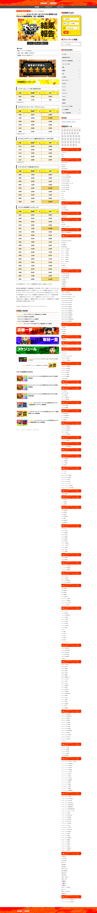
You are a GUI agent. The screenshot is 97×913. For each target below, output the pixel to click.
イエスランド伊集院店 (65, 366)
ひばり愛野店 (64, 590)
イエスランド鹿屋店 (65, 376)
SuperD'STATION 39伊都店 (66, 294)
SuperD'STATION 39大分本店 (66, 300)
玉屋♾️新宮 (63, 883)
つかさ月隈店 (64, 512)
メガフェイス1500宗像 (65, 738)
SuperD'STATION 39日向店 (66, 308)
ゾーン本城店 (63, 502)
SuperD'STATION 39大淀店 (66, 302)
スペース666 (63, 473)
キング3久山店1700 (65, 417)
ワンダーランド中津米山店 (66, 815)
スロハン (64, 90)
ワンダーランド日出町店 (66, 831)
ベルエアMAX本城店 (65, 654)
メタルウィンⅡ (64, 740)
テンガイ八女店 (64, 549)
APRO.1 (62, 154)
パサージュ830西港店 (65, 580)
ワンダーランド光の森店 (66, 819)
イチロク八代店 (64, 378)
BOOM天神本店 (64, 168)
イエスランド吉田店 (65, 372)
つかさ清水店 (64, 514)
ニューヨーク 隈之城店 (65, 569)
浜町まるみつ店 (64, 868)
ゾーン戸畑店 (63, 499)
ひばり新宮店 (64, 592)
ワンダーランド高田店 (65, 850)
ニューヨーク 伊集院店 (65, 567)
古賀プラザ (63, 862)
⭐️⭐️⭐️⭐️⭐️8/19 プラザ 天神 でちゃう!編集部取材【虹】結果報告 (32, 314)
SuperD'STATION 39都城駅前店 (67, 319)
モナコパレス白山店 (65, 751)
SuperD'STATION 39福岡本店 (66, 310)
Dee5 (62, 197)
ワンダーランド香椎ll (65, 846)
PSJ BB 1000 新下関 (65, 275)
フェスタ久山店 (64, 627)
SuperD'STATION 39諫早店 (66, 317)
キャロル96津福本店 (65, 415)
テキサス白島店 (64, 539)
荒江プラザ (63, 889)
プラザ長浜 (63, 639)
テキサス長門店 (64, 541)
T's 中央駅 (63, 327)
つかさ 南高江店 (64, 510)
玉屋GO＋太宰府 (64, 877)
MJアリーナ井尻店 (64, 251)
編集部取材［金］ (27, 11)
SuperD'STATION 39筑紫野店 (66, 314)
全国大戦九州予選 (66, 57)
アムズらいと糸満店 (65, 358)
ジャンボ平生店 (64, 462)
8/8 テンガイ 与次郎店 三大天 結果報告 (26, 316)
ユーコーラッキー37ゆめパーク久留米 (68, 761)
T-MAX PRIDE (63, 329)
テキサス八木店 (64, 530)
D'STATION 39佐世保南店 (66, 177)
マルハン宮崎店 (64, 695)
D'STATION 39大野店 (65, 181)
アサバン (64, 96)
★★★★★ (20, 11)
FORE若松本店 (64, 216)
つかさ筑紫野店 (64, 516)
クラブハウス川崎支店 (65, 428)
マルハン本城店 (64, 701)
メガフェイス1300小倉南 (66, 734)
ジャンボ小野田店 (64, 458)
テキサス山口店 (64, 534)
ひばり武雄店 (64, 594)
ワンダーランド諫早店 (65, 841)
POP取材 (64, 77)
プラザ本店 (63, 635)
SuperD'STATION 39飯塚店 (66, 321)
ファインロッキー (64, 611)
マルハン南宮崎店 (64, 691)
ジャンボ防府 (63, 465)
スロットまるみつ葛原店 (66, 477)
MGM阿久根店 (64, 246)
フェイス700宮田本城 (65, 615)
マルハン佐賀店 (64, 687)
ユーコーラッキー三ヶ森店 (66, 771)
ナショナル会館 (64, 557)
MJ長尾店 (63, 265)
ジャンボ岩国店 (64, 460)
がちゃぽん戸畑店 (64, 405)
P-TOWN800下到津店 (65, 273)
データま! (64, 54)
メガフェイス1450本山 (65, 736)
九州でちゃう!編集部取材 (67, 60)
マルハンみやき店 (64, 679)
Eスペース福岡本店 (65, 210)
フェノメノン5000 (66, 64)
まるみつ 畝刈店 (64, 670)
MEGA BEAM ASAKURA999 (66, 240)
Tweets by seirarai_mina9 (68, 121)
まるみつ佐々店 (64, 666)
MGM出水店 (63, 242)
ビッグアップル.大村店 (65, 602)
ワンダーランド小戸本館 (66, 827)
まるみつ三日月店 (64, 664)
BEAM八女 (63, 164)
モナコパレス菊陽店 (65, 753)
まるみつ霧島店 (64, 674)
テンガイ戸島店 (64, 551)
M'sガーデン (63, 238)
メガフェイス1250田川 (65, 732)
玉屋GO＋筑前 (64, 879)
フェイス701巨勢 (64, 617)
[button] (44, 43)
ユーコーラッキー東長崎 (66, 784)
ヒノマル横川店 (64, 596)
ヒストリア (64, 93)
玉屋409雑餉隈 (64, 870)
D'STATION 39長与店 (65, 187)
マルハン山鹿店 (64, 699)
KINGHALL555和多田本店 (66, 232)
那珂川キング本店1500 (65, 891)
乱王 (63, 73)
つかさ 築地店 (64, 520)
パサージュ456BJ (64, 576)
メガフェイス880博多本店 (66, 716)
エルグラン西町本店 (65, 399)
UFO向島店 (63, 339)
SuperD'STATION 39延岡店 (66, 306)
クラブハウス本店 (64, 432)
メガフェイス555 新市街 (66, 714)
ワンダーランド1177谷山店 (66, 800)
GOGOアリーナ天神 (65, 226)
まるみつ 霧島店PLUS (65, 677)
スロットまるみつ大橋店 (66, 475)
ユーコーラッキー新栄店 (66, 782)
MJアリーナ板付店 (64, 257)
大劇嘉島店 (63, 864)
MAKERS (64, 83)
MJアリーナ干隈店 (64, 253)
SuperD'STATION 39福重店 (66, 312)
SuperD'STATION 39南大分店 (66, 298)
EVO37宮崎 (63, 207)
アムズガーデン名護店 (65, 360)
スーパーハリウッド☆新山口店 (67, 487)
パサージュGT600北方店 (66, 582)
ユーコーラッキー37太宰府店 (67, 763)
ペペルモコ (63, 658)
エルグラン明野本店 (65, 397)
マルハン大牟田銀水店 (65, 693)
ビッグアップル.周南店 (65, 600)
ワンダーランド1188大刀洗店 (67, 802)
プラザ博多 (63, 631)
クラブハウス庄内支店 (65, 430)
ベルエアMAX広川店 (65, 652)
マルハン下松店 (64, 681)
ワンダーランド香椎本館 (66, 848)
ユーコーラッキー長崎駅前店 (67, 790)
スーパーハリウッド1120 (66, 483)
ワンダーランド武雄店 (65, 835)
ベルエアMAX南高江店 (65, 650)
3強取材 (64, 99)
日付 (64, 28)
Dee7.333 (63, 199)
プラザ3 (62, 629)
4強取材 (64, 103)
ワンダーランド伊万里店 (66, 817)
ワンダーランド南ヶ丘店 (66, 821)
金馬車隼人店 (64, 893)
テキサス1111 (64, 528)
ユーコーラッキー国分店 (66, 773)
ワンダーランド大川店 (65, 825)
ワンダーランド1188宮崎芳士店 (38, 11)
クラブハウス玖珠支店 (65, 434)
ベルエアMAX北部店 (65, 648)
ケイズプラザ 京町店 (65, 440)
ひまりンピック (65, 80)
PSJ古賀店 (63, 280)
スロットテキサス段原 (65, 479)
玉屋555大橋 (63, 872)
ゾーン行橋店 (63, 504)
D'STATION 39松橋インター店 (67, 183)
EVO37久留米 (63, 205)
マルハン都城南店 (64, 708)
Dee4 (62, 195)
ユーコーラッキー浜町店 (66, 786)
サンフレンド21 (64, 452)
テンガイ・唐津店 (64, 543)
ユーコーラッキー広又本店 (66, 778)
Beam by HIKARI (64, 162)
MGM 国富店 (63, 244)
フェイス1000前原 (64, 625)
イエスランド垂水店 (65, 374)
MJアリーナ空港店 (64, 259)
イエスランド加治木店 (65, 370)
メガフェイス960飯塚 (65, 720)
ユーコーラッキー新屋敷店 (66, 780)
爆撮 (63, 67)
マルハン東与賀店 (64, 703)
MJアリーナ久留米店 (65, 249)
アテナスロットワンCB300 (66, 356)
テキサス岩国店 (64, 537)
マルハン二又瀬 (64, 683)
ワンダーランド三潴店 (65, 813)
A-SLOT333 (63, 152)
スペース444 (63, 471)
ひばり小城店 (64, 588)
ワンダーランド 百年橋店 (66, 837)
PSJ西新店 (63, 284)
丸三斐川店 (63, 856)
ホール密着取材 (65, 109)
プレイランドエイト (65, 642)
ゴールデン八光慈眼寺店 (66, 446)
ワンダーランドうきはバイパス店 (67, 811)
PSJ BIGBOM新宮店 (65, 277)
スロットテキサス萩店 (65, 481)
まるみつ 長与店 (64, 672)
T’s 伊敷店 (63, 333)
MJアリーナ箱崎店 (64, 261)
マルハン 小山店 (64, 697)
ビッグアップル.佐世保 (65, 598)
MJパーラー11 (64, 263)
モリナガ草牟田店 (64, 755)
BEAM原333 (63, 166)
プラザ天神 (63, 633)
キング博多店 (64, 419)
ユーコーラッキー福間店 (66, 788)
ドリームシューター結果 (67, 106)
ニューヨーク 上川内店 (65, 565)
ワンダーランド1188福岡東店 (67, 806)
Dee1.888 (63, 191)
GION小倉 (63, 224)
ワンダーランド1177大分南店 (67, 798)
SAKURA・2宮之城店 (65, 292)
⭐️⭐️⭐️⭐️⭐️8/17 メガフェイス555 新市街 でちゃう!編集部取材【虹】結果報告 (35, 323)
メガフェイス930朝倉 (65, 718)
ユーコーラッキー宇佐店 (66, 775)
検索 (66, 32)
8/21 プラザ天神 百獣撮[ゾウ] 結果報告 (26, 321)
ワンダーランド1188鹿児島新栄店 (67, 808)
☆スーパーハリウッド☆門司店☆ (67, 901)
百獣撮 (63, 70)
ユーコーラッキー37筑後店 (66, 767)
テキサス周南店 (64, 532)
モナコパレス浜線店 (65, 749)
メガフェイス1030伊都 (65, 724)
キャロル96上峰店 (64, 413)
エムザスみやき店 (64, 393)
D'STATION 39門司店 (65, 189)
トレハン (64, 86)
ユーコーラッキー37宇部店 (66, 765)
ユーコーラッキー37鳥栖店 (66, 769)
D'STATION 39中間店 (65, 174)
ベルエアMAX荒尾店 (65, 656)
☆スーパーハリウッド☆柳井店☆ (67, 899)
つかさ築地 (63, 518)
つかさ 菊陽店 (64, 522)
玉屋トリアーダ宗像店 (65, 887)
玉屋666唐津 (63, 874)
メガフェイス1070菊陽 (65, 726)
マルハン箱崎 (64, 705)
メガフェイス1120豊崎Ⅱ (66, 728)
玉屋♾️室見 (63, 881)
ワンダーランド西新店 (65, 839)
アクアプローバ (64, 354)
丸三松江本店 (64, 858)
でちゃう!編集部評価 (66, 112)
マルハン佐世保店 (64, 685)
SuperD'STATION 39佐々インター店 (68, 296)
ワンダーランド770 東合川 (66, 796)
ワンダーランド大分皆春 (66, 823)
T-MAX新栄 (63, 331)
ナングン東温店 (64, 559)
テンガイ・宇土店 (64, 545)
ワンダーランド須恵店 (65, 844)
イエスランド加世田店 (65, 368)
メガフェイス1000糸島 (65, 722)
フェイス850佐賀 (64, 621)
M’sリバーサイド (64, 267)
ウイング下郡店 (64, 384)
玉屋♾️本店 (63, 885)
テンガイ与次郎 (64, 547)
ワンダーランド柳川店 (65, 833)
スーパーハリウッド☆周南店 (67, 485)
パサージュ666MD (64, 578)
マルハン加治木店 (64, 689)
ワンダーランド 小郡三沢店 (66, 829)
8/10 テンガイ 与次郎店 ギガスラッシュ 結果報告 (28, 319)
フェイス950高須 (64, 623)
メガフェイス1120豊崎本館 (66, 730)
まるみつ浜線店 (64, 668)
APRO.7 (62, 156)
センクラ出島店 (64, 493)
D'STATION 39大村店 (65, 179)
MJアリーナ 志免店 (65, 255)
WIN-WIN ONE (64, 345)
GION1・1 (63, 222)
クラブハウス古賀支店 (65, 426)
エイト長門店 (64, 391)
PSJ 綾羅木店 (64, 282)
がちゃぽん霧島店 (64, 407)
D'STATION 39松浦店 (65, 185)
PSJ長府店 (63, 286)
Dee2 (62, 193)
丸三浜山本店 (64, 860)
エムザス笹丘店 (64, 395)
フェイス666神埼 (64, 613)
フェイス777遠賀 (64, 619)
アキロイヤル (64, 351)
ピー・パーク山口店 (65, 604)
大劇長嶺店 (63, 866)
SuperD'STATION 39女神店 (66, 304)
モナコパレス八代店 (65, 747)
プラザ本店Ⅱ (64, 637)
